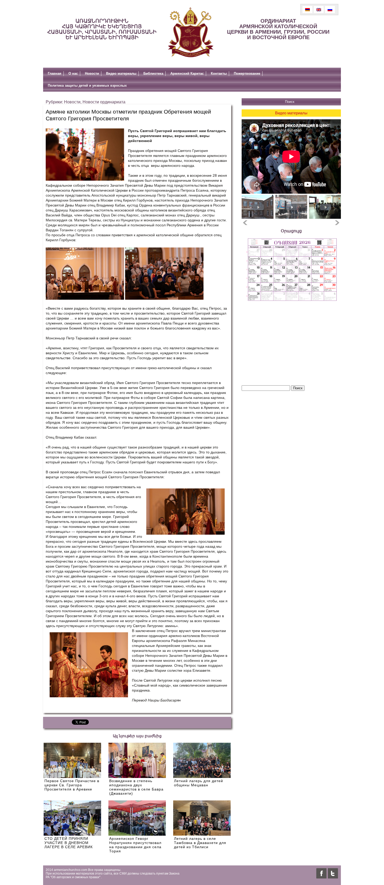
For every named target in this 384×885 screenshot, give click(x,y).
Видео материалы (121, 73)
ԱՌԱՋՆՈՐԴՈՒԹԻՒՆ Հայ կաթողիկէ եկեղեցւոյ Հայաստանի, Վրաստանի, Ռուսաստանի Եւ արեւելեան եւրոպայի (101, 29)
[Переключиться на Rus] (330, 9)
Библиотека (153, 73)
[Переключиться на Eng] (319, 9)
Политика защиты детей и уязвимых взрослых (87, 85)
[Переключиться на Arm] (307, 9)
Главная (54, 73)
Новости (92, 73)
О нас (73, 73)
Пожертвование (247, 73)
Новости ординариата (104, 102)
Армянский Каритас (187, 73)
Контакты (219, 73)
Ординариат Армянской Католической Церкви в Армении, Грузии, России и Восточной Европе (278, 29)
